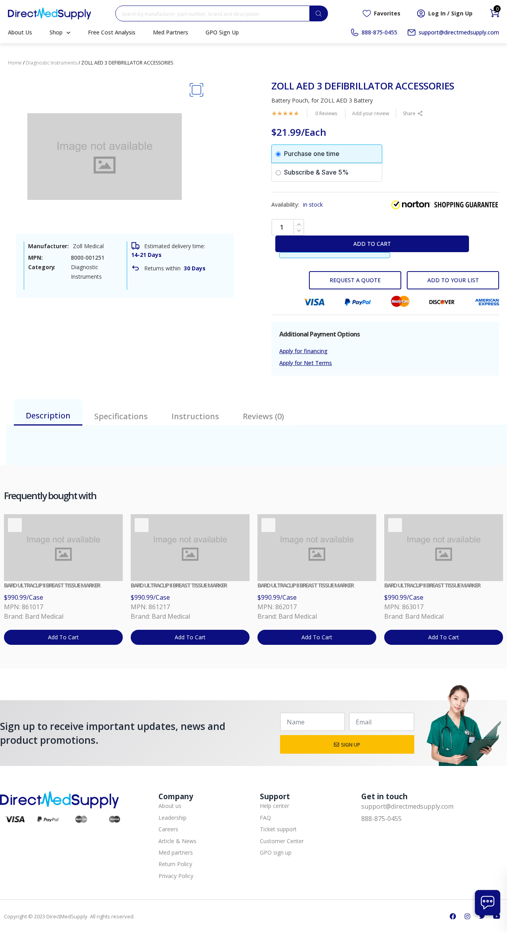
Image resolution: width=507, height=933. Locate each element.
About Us (20, 32)
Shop (56, 32)
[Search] (319, 13)
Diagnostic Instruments (51, 62)
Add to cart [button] (63, 637)
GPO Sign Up (222, 32)
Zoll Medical (88, 246)
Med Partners (170, 32)
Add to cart (372, 243)
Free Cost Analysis (111, 32)
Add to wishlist (453, 280)
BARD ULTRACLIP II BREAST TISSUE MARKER (52, 585)
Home (15, 62)
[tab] (48, 412)
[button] (196, 90)
